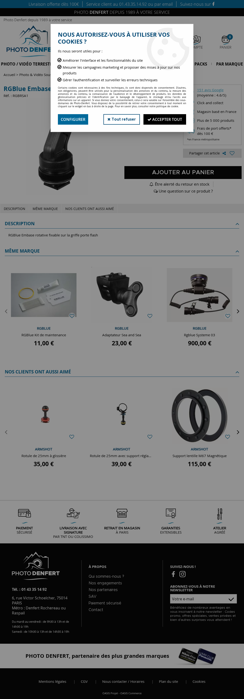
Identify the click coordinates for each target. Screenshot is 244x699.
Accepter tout (166, 119)
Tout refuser (123, 119)
